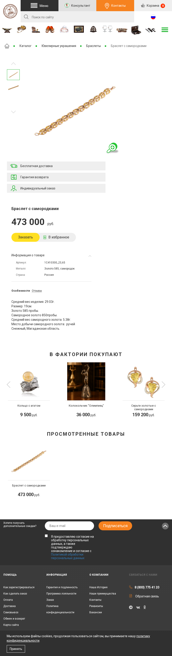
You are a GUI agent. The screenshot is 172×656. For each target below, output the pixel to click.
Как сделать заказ (15, 593)
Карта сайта (11, 624)
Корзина (155, 5)
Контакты (118, 5)
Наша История (98, 587)
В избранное (58, 237)
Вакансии (95, 612)
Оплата (8, 599)
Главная (6, 46)
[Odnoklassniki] (144, 607)
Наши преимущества (102, 593)
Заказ (50, 599)
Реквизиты (96, 606)
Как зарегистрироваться (18, 587)
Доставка (9, 606)
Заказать (25, 237)
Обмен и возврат (14, 618)
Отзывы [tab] (37, 290)
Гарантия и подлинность (61, 587)
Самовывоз (10, 612)
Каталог (25, 46)
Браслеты (93, 46)
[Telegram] (131, 607)
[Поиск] (26, 17)
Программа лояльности (61, 593)
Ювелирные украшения (59, 46)
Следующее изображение (13, 63)
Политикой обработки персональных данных (67, 556)
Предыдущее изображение (13, 112)
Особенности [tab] (20, 290)
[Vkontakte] (138, 607)
